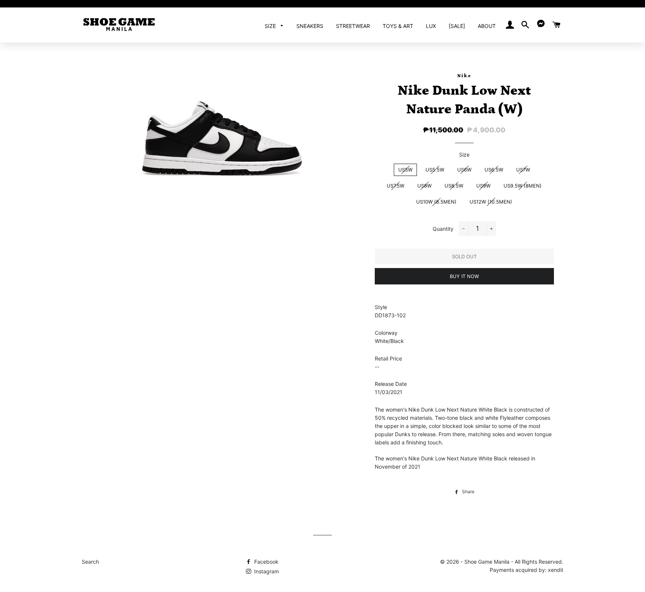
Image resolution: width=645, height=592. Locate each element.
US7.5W (395, 186)
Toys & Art (398, 26)
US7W (523, 170)
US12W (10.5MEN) (491, 202)
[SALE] (457, 26)
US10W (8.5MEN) (436, 202)
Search (90, 561)
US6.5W (493, 170)
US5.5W (435, 170)
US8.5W (454, 186)
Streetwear (353, 26)
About (487, 26)
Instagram (266, 571)
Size (271, 26)
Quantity (443, 229)
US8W (424, 186)
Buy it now (464, 276)
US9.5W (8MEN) (523, 186)
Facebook (265, 561)
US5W (405, 170)
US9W (483, 186)
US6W (464, 170)
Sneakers (309, 26)
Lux (431, 26)
